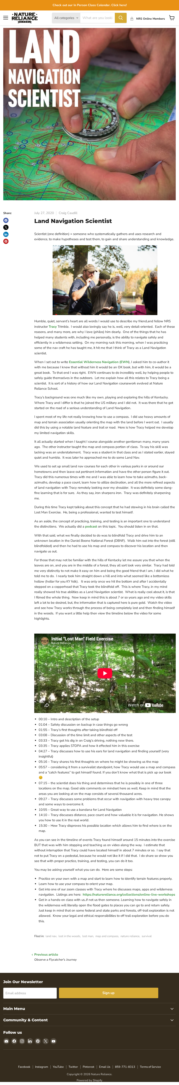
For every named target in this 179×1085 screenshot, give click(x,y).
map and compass (106, 936)
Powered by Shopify (89, 1080)
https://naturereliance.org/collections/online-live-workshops (129, 894)
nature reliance (129, 936)
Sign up (108, 993)
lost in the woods (69, 936)
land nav (51, 936)
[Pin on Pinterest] (6, 241)
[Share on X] (6, 227)
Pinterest (88, 1067)
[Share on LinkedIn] (6, 234)
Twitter (73, 1067)
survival (147, 936)
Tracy (53, 326)
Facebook (24, 1067)
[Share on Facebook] (6, 220)
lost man (87, 936)
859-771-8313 (125, 1067)
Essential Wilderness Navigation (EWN (99, 362)
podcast (91, 526)
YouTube (58, 1067)
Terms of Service (150, 1067)
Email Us (104, 1067)
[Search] (121, 18)
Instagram (41, 1067)
